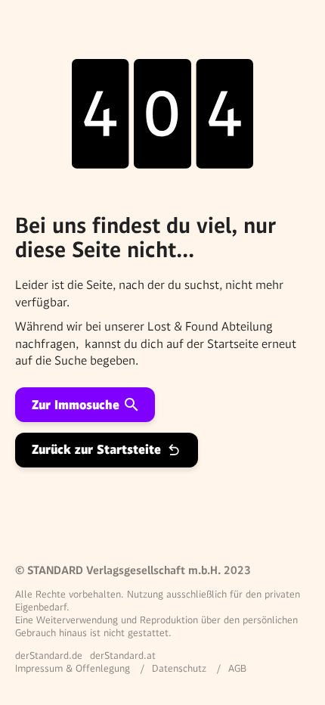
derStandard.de (48, 655)
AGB (237, 668)
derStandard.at (123, 655)
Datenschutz (179, 668)
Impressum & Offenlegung (72, 668)
